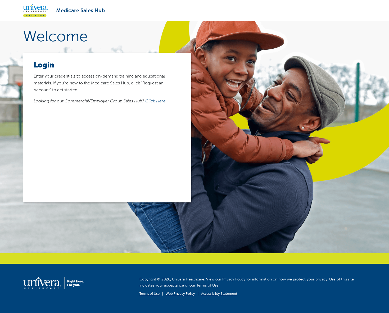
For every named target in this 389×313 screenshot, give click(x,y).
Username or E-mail (52, 111)
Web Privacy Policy (180, 293)
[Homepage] (53, 282)
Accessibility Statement (219, 293)
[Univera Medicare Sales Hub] (37, 10)
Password (42, 135)
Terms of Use (149, 293)
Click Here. (156, 100)
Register (145, 166)
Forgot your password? (107, 183)
